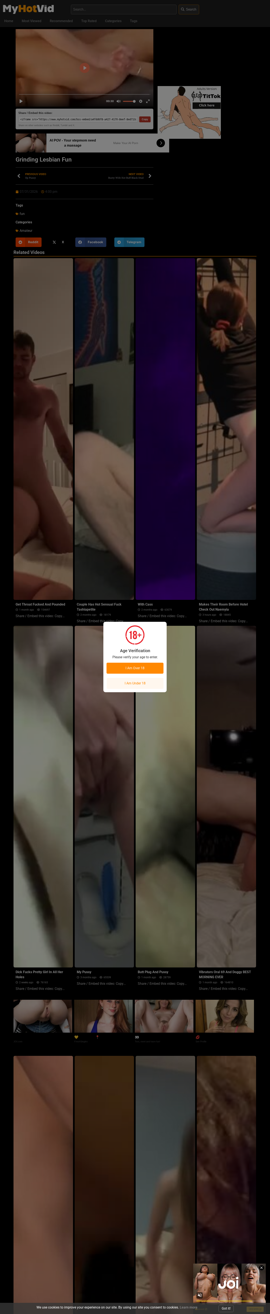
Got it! (226, 1308)
